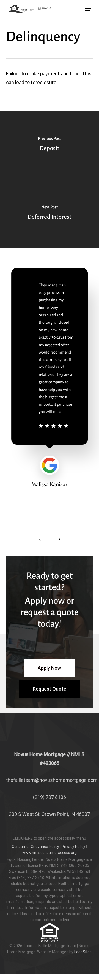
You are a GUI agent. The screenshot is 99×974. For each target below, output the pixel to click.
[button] (88, 9)
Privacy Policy (73, 846)
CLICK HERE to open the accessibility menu (49, 838)
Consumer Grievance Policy (35, 846)
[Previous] (40, 539)
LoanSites (83, 952)
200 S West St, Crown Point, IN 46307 (49, 814)
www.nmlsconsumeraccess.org (49, 852)
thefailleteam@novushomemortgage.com (52, 780)
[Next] (58, 539)
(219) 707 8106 (49, 797)
